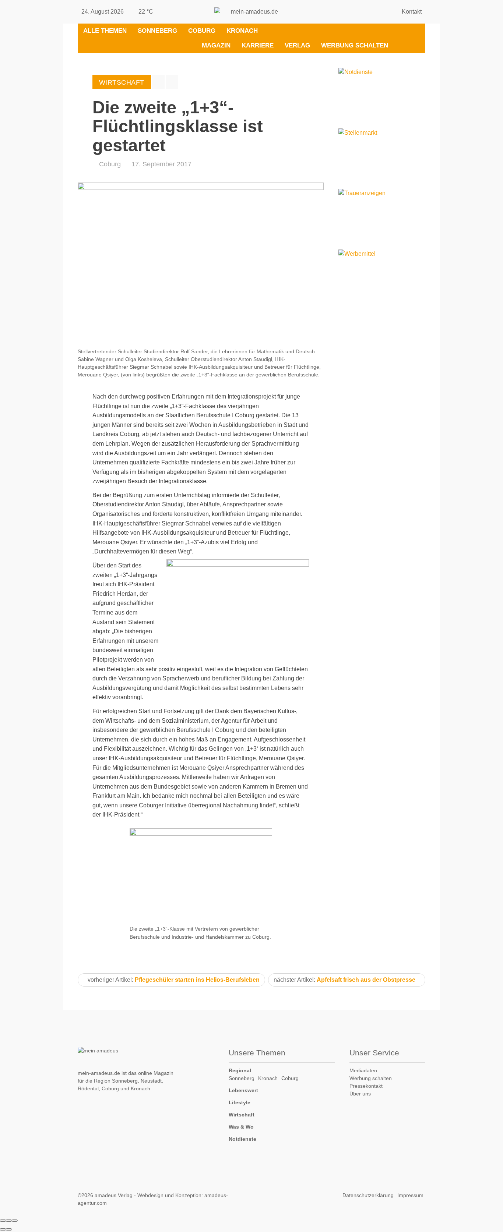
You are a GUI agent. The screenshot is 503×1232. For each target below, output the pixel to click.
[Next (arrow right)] (9, 1229)
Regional (240, 1070)
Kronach (242, 30)
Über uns (360, 1094)
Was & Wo (241, 1127)
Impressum (410, 1195)
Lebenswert (243, 1090)
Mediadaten (363, 1070)
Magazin (216, 45)
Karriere (258, 45)
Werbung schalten (354, 45)
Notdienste (242, 1139)
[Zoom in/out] (15, 1220)
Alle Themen (105, 30)
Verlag (297, 45)
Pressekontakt (366, 1086)
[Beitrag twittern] (172, 82)
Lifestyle (239, 1102)
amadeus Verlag (114, 1195)
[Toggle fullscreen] (9, 1220)
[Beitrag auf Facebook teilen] (158, 82)
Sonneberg (157, 30)
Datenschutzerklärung (368, 1195)
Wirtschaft (241, 1115)
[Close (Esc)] (3, 1220)
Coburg (201, 30)
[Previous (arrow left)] (3, 1229)
